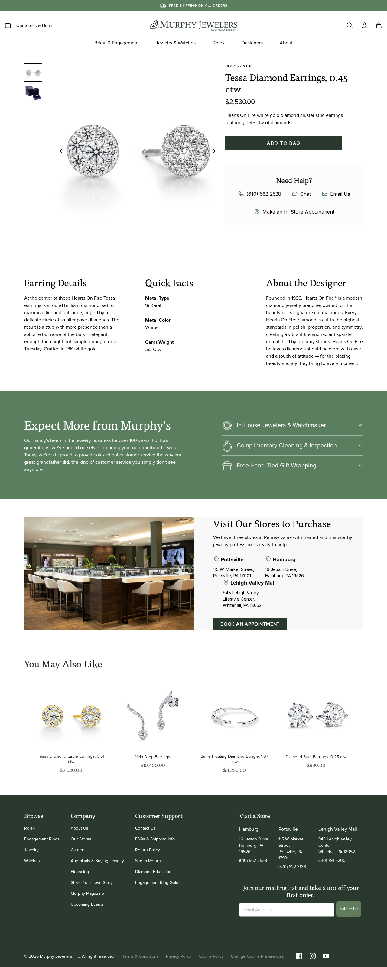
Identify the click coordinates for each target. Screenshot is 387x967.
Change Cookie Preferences (257, 956)
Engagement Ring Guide (158, 882)
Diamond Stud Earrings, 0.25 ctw (315, 756)
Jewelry (31, 850)
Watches (32, 860)
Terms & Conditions (140, 956)
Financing (80, 871)
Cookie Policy (211, 956)
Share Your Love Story (91, 882)
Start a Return (148, 860)
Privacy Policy (178, 956)
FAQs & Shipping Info (155, 839)
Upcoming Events (87, 904)
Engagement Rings (42, 839)
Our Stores (81, 839)
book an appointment (250, 624)
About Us (79, 828)
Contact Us (145, 828)
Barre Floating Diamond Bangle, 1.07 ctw (234, 759)
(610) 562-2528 (263, 194)
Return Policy (147, 850)
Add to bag (283, 143)
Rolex (29, 828)
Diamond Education (153, 871)
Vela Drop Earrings (152, 756)
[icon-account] (364, 25)
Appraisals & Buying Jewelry (97, 860)
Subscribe (348, 908)
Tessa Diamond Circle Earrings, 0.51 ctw (71, 759)
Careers (78, 850)
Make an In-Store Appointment (298, 212)
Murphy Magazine (87, 893)
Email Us (340, 194)
